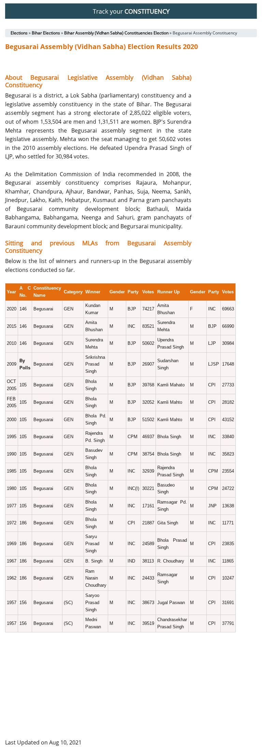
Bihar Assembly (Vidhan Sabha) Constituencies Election (116, 33)
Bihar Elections (46, 33)
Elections (19, 33)
